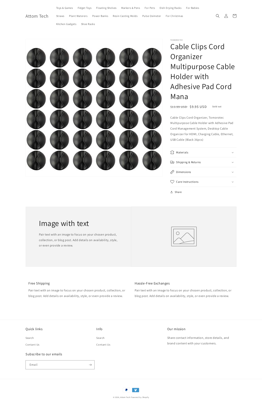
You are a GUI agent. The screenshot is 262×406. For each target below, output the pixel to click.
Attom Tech (125, 397)
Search (30, 338)
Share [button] (178, 192)
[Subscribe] (90, 364)
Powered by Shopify (140, 397)
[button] (217, 16)
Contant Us (33, 344)
